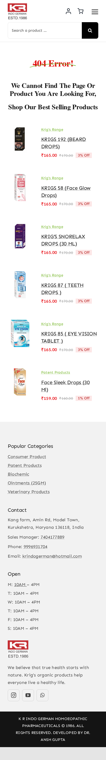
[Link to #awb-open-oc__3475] (95, 12)
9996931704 (36, 546)
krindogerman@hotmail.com (52, 556)
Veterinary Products (29, 491)
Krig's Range (52, 129)
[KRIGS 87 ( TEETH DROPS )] (20, 274)
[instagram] (14, 695)
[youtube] (28, 695)
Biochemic (18, 474)
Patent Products (55, 372)
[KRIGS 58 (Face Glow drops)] (20, 177)
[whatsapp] (42, 695)
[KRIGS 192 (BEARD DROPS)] (20, 128)
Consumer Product (27, 456)
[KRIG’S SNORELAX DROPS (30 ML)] (20, 226)
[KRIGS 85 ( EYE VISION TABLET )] (20, 323)
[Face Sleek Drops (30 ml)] (20, 372)
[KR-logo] (17, 5)
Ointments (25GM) (27, 482)
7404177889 (53, 537)
